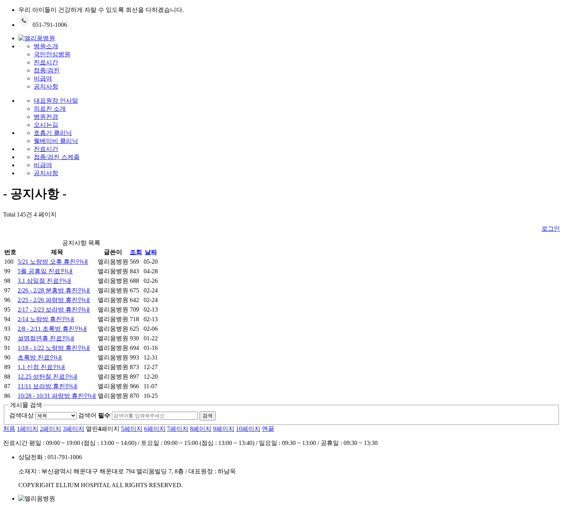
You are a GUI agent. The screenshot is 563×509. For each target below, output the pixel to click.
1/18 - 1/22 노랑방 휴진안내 (54, 348)
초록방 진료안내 (40, 357)
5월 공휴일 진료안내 (45, 271)
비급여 (43, 78)
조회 (136, 252)
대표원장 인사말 (56, 100)
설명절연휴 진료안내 (46, 338)
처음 (9, 428)
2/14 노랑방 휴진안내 (46, 319)
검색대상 (21, 415)
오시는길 (46, 125)
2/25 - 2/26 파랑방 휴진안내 (54, 300)
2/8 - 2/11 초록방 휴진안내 (52, 328)
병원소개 (46, 46)
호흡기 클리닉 (53, 133)
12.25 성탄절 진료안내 (47, 376)
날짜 (151, 252)
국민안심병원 (52, 54)
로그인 (551, 228)
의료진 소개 (50, 108)
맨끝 (268, 428)
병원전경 (46, 116)
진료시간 (46, 62)
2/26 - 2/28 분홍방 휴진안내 (54, 290)
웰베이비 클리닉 (56, 141)
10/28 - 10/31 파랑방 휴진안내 (57, 395)
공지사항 (46, 86)
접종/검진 (47, 70)
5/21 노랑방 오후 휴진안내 (53, 261)
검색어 (94, 415)
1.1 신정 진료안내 (41, 367)
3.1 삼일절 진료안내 (44, 280)
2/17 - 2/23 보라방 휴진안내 (54, 309)
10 (248, 428)
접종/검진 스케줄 (57, 157)
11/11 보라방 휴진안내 (47, 386)
